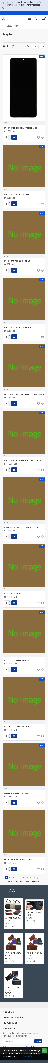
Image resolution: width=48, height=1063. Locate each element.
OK (44, 1051)
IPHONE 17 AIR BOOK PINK (17, 194)
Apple (6, 123)
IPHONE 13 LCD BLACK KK (16, 660)
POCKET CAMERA (12, 594)
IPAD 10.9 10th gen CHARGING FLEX (21, 527)
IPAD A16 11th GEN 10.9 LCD (17, 793)
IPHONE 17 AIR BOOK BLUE (17, 261)
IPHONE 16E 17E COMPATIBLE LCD (20, 128)
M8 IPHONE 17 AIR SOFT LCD (18, 860)
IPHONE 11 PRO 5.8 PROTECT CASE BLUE (34, 912)
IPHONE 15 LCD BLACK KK (16, 727)
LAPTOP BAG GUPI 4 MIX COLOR (13, 918)
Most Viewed (13, 890)
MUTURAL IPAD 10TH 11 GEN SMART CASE (24, 394)
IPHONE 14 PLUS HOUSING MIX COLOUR (23, 460)
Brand (9, 26)
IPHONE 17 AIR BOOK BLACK (17, 327)
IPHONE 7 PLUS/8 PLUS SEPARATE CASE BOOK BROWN (13, 953)
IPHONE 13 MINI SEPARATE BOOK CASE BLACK (13, 988)
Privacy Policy (28, 1056)
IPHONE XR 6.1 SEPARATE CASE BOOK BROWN (34, 953)
